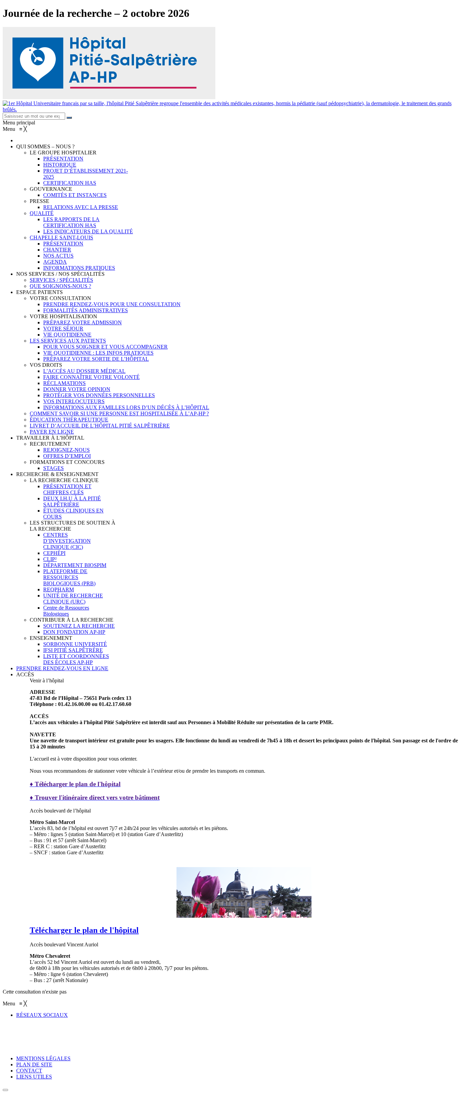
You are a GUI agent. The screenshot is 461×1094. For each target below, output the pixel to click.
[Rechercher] (69, 118)
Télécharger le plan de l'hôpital (84, 930)
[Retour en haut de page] (5, 1090)
